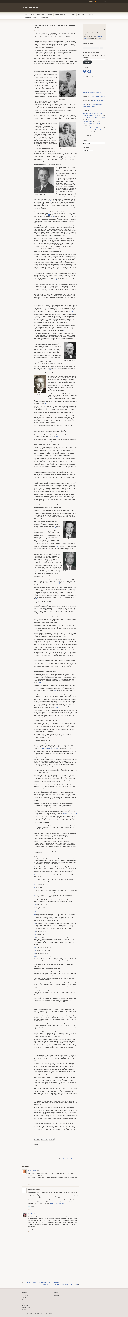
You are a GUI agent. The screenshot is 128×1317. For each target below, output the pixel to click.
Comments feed (26, 1307)
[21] (39, 762)
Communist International (61, 14)
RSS (98, 1)
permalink (38, 1170)
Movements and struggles (30, 17)
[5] (56, 280)
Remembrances (75, 1158)
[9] (50, 369)
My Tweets (56, 1295)
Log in (23, 1303)
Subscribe (87, 62)
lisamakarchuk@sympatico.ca (56, 1203)
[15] (41, 562)
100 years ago (40, 14)
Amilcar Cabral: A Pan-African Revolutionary (93, 123)
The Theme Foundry (48, 1313)
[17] (37, 598)
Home (25, 14)
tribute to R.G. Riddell (46, 38)
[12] (74, 441)
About (32, 14)
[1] (42, 52)
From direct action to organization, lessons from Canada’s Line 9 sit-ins (41, 1282)
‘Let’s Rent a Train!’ (87, 121)
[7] (45, 319)
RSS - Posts (25, 1295)
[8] (64, 330)
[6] (72, 311)
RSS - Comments (26, 1297)
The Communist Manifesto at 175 (90, 127)
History (73, 14)
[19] (55, 690)
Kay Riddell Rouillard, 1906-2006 (49, 748)
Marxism (91, 14)
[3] (49, 215)
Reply (29, 1184)
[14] (57, 546)
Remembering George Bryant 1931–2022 (92, 134)
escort (84, 80)
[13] (56, 527)
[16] (59, 583)
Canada (65, 1158)
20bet (84, 84)
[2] (50, 200)
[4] (53, 216)
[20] (57, 707)
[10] (46, 403)
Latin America (81, 14)
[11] (57, 436)
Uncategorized (44, 17)
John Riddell (30, 7)
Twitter (104, 1)
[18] (40, 682)
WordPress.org (25, 1309)
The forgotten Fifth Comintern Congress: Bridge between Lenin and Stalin (59, 1284)
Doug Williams (32, 1170)
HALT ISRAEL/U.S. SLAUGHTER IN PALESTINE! (94, 117)
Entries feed (25, 1305)
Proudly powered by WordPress (29, 1313)
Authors (50, 14)
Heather (84, 104)
